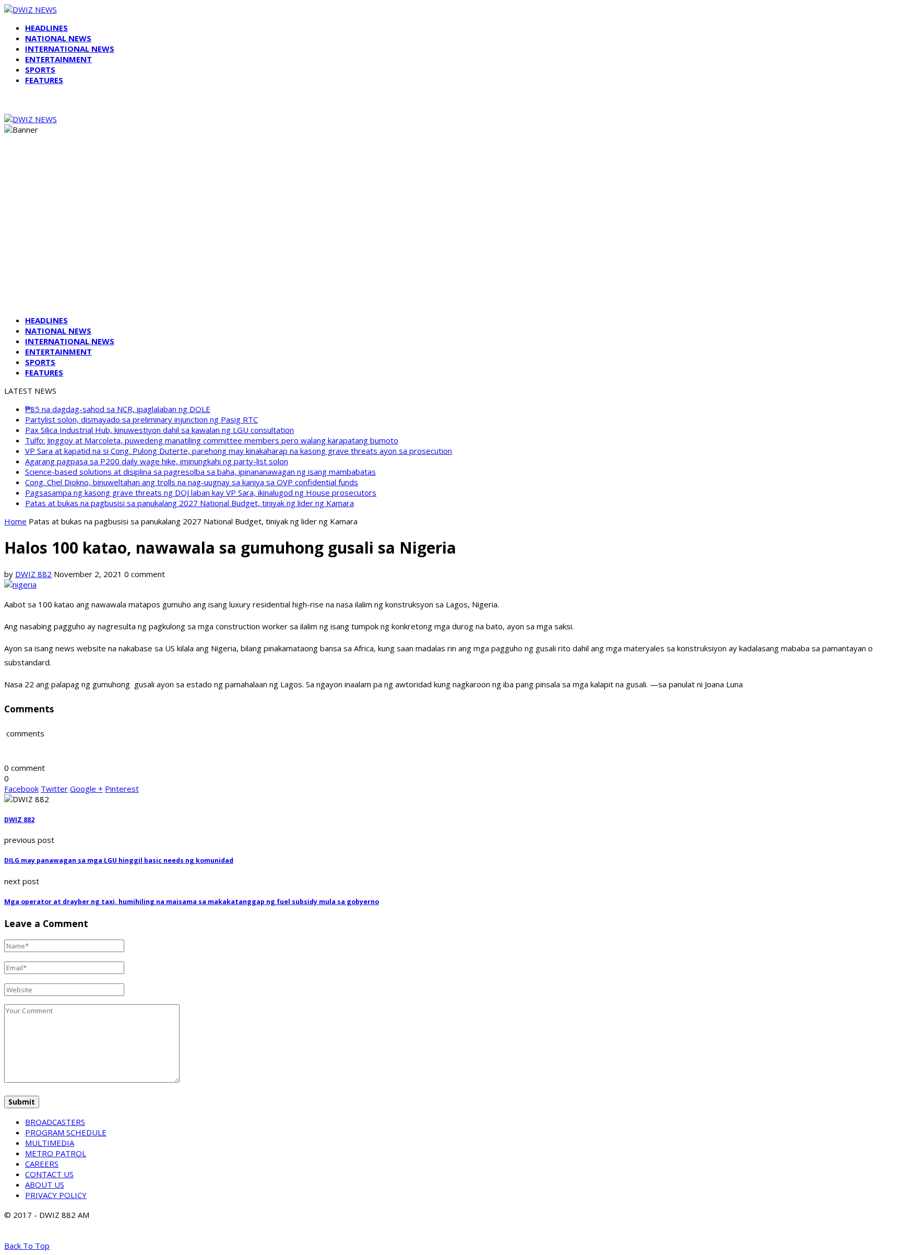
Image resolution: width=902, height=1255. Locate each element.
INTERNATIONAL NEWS (69, 48)
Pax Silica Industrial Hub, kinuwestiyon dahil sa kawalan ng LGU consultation (159, 430)
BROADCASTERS (55, 1122)
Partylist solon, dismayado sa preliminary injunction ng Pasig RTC (141, 419)
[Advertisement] (451, 234)
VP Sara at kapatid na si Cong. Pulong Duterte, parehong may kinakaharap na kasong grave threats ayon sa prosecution (238, 450)
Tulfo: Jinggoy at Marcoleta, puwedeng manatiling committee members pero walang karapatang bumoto (211, 440)
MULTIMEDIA (49, 1142)
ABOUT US (44, 1184)
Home (15, 521)
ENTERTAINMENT (58, 59)
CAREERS (41, 1163)
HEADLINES (46, 27)
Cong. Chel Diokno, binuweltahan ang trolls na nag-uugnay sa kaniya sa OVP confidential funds (191, 482)
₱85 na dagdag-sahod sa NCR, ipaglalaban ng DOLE (117, 409)
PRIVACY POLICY (56, 1195)
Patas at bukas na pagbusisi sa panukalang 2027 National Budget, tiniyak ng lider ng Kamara (189, 503)
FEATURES (44, 80)
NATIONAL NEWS (58, 38)
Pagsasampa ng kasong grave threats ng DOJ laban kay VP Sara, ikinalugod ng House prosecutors (200, 492)
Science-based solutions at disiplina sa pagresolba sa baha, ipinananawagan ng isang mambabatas (200, 471)
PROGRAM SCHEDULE (65, 1132)
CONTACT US (49, 1174)
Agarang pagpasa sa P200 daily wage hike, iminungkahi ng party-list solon (156, 461)
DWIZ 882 (33, 574)
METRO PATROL (55, 1153)
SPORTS (40, 69)
